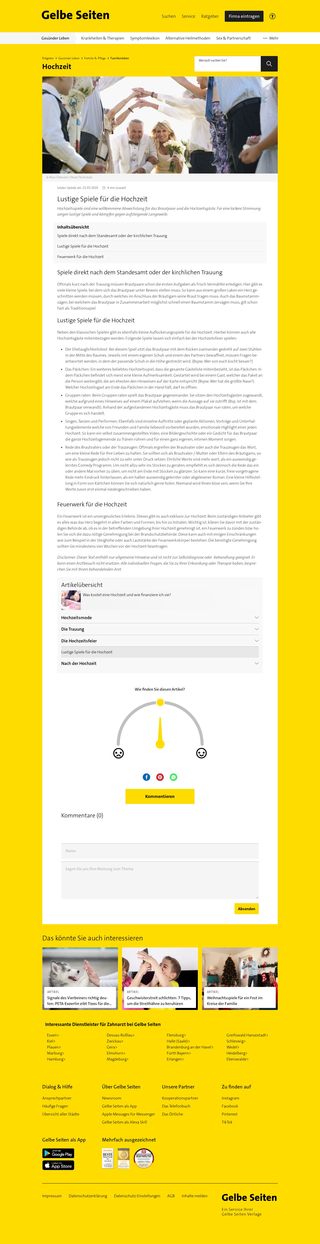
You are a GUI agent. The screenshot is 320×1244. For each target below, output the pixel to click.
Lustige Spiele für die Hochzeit (82, 246)
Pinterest (230, 1114)
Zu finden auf (236, 1086)
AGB (171, 1195)
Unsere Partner (178, 1086)
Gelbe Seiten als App (119, 1106)
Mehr (270, 40)
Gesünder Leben (69, 58)
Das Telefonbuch (176, 1106)
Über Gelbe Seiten (121, 1086)
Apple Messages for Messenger (128, 1114)
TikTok (227, 1122)
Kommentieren (159, 796)
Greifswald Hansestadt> (247, 1035)
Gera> (112, 1047)
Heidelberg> (237, 1053)
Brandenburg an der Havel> (190, 1047)
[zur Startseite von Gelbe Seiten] (250, 1197)
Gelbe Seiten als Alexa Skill (124, 1122)
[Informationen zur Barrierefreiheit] (272, 16)
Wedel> (233, 1047)
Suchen (169, 16)
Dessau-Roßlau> (121, 1035)
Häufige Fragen (55, 1106)
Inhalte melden (195, 1195)
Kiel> (51, 1041)
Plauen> (54, 1047)
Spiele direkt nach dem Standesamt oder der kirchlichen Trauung (112, 235)
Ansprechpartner (57, 1098)
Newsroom (111, 1098)
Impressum (52, 1195)
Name (71, 850)
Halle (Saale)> (178, 1041)
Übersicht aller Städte (60, 1114)
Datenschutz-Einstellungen (137, 1195)
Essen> (53, 1035)
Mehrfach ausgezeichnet (129, 1139)
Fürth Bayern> (179, 1053)
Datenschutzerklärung (88, 1195)
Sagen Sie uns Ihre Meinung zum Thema (99, 868)
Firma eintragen (244, 16)
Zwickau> (115, 1041)
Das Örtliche (172, 1114)
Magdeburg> (118, 1059)
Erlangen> (175, 1059)
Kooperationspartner (180, 1098)
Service (188, 16)
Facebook (230, 1106)
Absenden (246, 908)
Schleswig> (236, 1041)
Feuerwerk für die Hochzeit (80, 256)
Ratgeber (210, 16)
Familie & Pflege (95, 58)
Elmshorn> (116, 1053)
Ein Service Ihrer (242, 1211)
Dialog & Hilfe (57, 1086)
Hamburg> (56, 1059)
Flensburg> (176, 1035)
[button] (169, 16)
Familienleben (119, 58)
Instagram (230, 1098)
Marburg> (55, 1053)
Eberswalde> (237, 1059)
